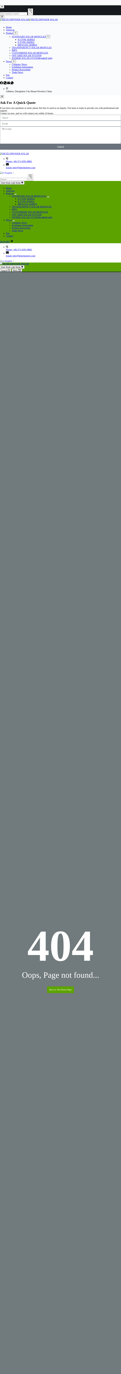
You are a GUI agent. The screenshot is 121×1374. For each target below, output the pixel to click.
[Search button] (30, 177)
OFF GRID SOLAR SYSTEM (26, 214)
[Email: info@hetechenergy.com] (7, 165)
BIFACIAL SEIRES (27, 204)
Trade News (17, 230)
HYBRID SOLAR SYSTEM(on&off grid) (32, 217)
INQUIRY (5, 242)
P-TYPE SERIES (26, 201)
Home (9, 188)
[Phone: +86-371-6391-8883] (7, 159)
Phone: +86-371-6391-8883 (19, 161)
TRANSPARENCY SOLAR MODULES (32, 206)
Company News (19, 222)
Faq (7, 233)
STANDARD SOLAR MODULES (29, 196)
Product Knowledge (21, 228)
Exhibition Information (22, 225)
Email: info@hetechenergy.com (20, 167)
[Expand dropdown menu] (15, 194)
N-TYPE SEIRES (26, 198)
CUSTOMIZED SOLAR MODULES (30, 212)
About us (10, 191)
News (8, 220)
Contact (9, 236)
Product (9, 193)
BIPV (14, 209)
